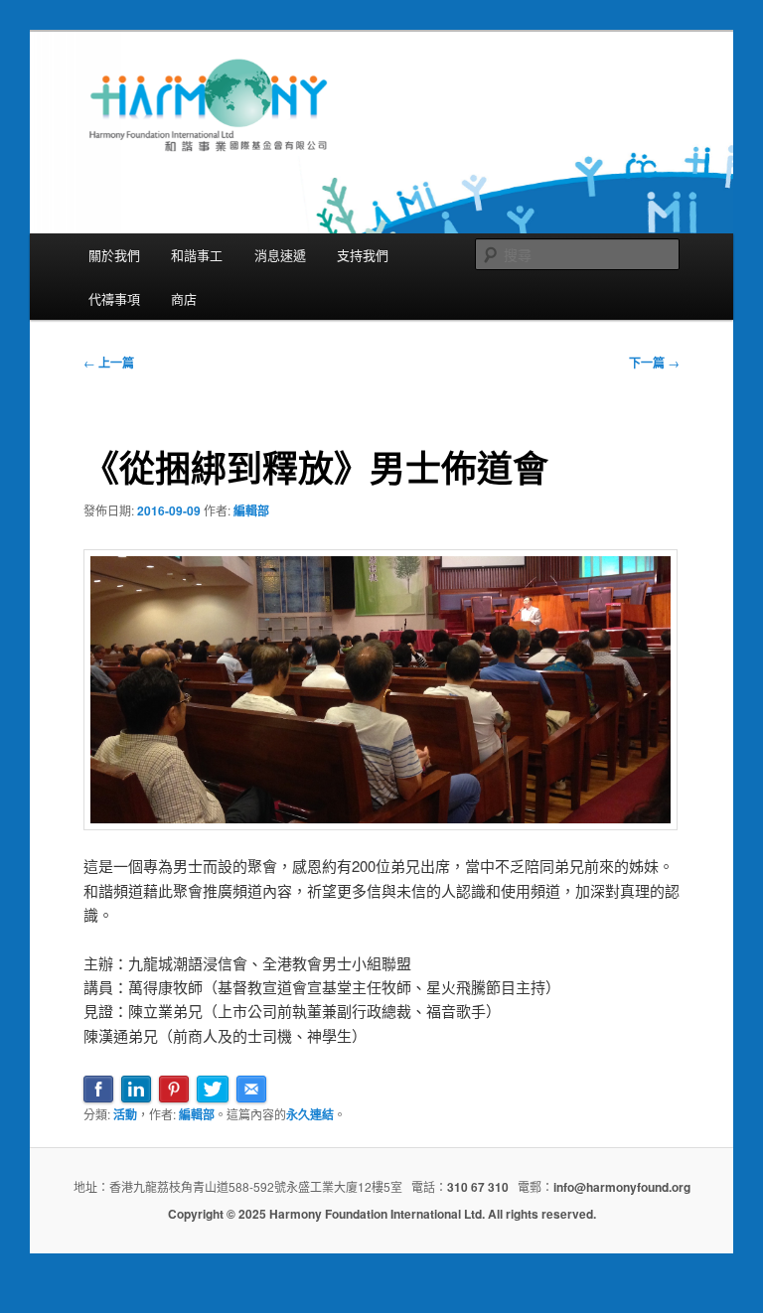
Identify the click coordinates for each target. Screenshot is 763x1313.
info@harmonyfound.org (621, 1187)
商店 (184, 298)
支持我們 (362, 254)
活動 (125, 1114)
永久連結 (310, 1114)
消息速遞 (280, 254)
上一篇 (108, 362)
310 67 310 (478, 1187)
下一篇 (654, 362)
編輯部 (251, 510)
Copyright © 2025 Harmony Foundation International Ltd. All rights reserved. (382, 1214)
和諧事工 (197, 254)
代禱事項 (114, 298)
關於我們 (114, 254)
